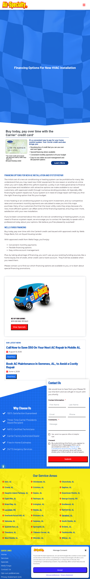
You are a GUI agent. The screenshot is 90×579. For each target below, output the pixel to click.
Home (4, 554)
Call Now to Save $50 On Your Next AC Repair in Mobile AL (43, 347)
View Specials (19, 327)
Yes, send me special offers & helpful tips (65, 435)
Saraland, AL (67, 515)
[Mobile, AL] (32, 510)
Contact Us (6, 569)
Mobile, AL (37, 509)
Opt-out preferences (53, 575)
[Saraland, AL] (60, 515)
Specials (4, 562)
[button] (86, 550)
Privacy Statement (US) (11, 577)
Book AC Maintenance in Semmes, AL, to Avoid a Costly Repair (42, 365)
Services (4, 558)
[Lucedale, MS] (3, 510)
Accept (60, 570)
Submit (68, 459)
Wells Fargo (6, 566)
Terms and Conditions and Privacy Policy (65, 448)
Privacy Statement (67, 575)
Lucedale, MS (10, 509)
